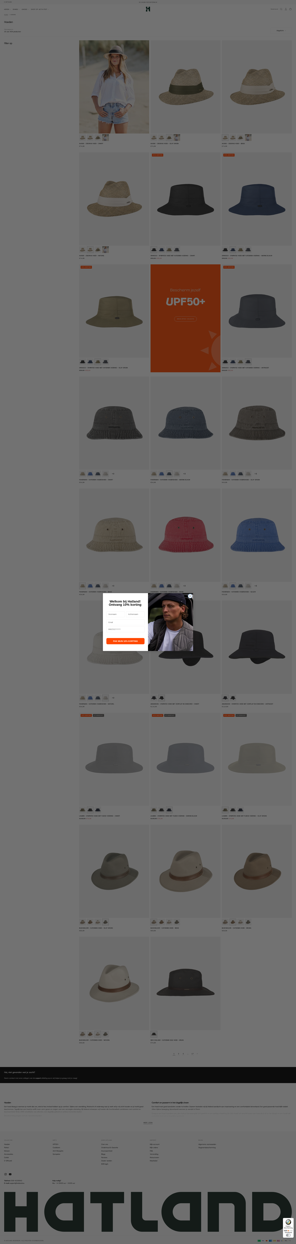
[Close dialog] (190, 596)
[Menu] (292, 1219)
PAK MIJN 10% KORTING (125, 641)
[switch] (288, 1235)
